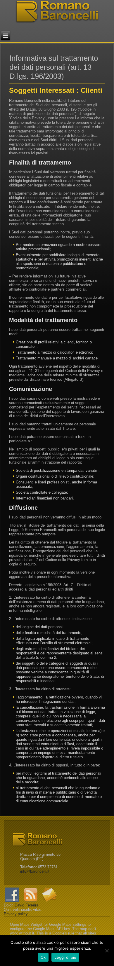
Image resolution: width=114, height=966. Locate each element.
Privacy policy (16, 914)
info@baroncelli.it (34, 871)
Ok (43, 957)
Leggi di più (65, 957)
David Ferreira (26, 905)
